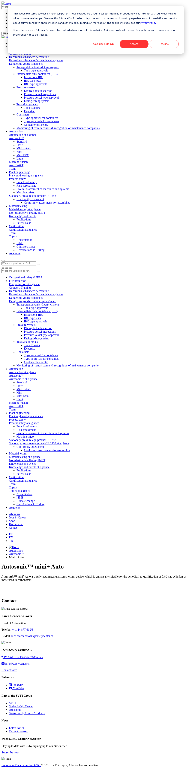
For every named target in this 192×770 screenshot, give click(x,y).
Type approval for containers (41, 117)
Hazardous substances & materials (29, 57)
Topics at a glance (19, 490)
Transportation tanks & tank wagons (37, 67)
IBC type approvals (35, 84)
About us (14, 514)
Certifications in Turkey (30, 250)
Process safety (17, 178)
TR (11, 540)
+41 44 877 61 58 (22, 629)
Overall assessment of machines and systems (42, 189)
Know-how (16, 524)
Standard (21, 141)
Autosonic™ (16, 138)
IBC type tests (32, 80)
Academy (14, 253)
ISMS (19, 243)
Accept (134, 43)
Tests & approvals (27, 104)
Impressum (8, 765)
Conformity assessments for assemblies (47, 202)
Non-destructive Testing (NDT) (27, 212)
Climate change (25, 246)
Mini (19, 151)
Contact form (9, 670)
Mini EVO (22, 155)
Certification (16, 226)
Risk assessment (26, 185)
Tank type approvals (36, 70)
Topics (13, 236)
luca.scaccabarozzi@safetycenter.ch (32, 636)
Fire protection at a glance (24, 284)
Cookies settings (104, 43)
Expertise (29, 111)
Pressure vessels (25, 87)
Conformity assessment (30, 199)
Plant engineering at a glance (26, 175)
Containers (22, 114)
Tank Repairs (32, 107)
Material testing (18, 206)
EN (11, 537)
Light (19, 158)
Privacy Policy (148, 22)
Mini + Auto (23, 148)
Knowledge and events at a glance (29, 467)
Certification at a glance (23, 229)
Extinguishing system (36, 101)
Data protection (24, 765)
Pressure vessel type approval (41, 97)
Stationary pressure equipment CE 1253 (32, 195)
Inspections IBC (33, 77)
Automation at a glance (22, 134)
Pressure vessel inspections (40, 94)
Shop (12, 520)
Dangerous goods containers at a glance (32, 301)
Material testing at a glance (24, 209)
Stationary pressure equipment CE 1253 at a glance (39, 443)
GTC (37, 765)
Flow (19, 145)
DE (11, 534)
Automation (16, 131)
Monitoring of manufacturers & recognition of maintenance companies (58, 128)
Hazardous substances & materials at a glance (36, 60)
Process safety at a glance (24, 423)
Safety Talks (23, 222)
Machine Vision (18, 161)
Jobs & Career (17, 517)
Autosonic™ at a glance (23, 379)
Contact (13, 527)
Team (12, 168)
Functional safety (26, 182)
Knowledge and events (22, 216)
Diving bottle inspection (38, 90)
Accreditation (24, 239)
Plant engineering (19, 172)
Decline (164, 43)
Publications (23, 219)
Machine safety (25, 192)
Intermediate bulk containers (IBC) (37, 73)
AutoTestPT (16, 165)
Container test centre (36, 124)
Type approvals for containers (41, 121)
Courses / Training (20, 287)
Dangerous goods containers (26, 63)
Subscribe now (10, 752)
